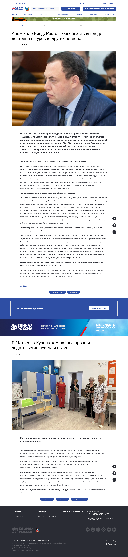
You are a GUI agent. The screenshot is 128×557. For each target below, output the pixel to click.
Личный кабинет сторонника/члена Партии (99, 9)
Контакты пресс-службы (47, 517)
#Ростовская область (57, 292)
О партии (14, 14)
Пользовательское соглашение (21, 545)
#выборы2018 (73, 292)
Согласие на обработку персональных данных (26, 550)
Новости (34, 25)
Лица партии (28, 14)
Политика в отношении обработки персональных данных (30, 549)
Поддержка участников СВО (64, 19)
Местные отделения (63, 14)
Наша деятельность (44, 14)
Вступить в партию (110, 14)
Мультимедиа (93, 14)
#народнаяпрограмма (79, 499)
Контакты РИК (18, 517)
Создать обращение (99, 308)
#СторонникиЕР (47, 499)
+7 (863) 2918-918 (99, 514)
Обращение (71, 9)
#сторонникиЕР (62, 499)
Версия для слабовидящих (108, 3)
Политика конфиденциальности (22, 547)
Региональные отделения (72, 512)
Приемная (79, 14)
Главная (14, 25)
